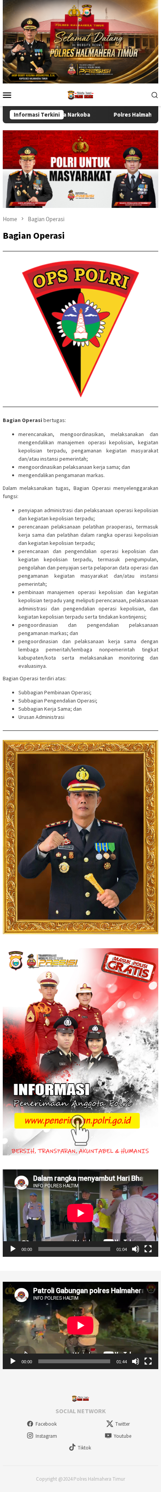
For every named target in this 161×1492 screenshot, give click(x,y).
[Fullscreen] (148, 1249)
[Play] (13, 1249)
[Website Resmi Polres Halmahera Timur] (80, 94)
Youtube (122, 1436)
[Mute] (136, 1249)
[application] (80, 1213)
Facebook (46, 1424)
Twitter (122, 1424)
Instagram (46, 1436)
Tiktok (84, 1447)
